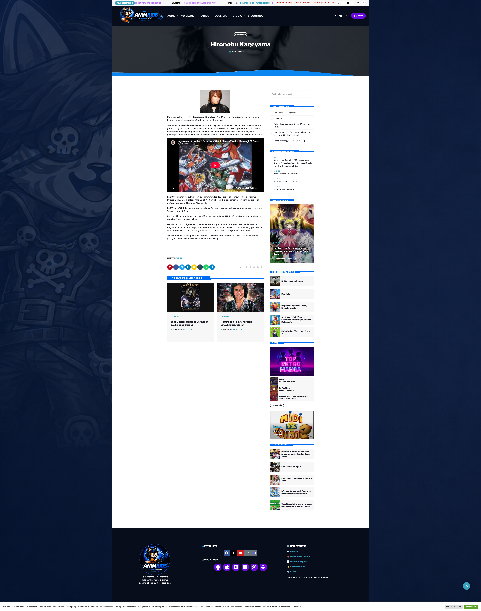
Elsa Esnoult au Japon (291, 466)
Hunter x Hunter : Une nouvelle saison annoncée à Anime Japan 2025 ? (291, 251)
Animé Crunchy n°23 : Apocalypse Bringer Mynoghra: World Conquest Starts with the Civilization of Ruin (293, 163)
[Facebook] (353, 3)
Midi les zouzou (282, 431)
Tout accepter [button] (471, 607)
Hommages (240, 34)
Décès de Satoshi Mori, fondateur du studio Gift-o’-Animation (296, 492)
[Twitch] (343, 3)
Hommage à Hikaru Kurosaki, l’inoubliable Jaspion (237, 323)
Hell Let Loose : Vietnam (285, 113)
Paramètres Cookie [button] (453, 607)
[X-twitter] (233, 553)
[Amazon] (363, 3)
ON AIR (358, 15)
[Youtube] (240, 553)
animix (179, 258)
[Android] (358, 3)
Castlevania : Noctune (288, 173)
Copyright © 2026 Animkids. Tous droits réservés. (307, 577)
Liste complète (277, 405)
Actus (276, 243)
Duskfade (278, 118)
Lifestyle (277, 426)
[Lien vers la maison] (141, 16)
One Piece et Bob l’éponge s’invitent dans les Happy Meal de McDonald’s (296, 319)
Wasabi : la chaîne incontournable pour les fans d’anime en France (296, 505)
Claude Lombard (286, 189)
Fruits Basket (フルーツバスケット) (289, 141)
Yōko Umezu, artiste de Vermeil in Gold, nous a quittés (189, 323)
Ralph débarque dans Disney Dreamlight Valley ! (294, 307)
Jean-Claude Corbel (288, 181)
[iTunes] (348, 3)
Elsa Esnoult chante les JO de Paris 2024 (296, 479)
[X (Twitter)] (338, 3)
